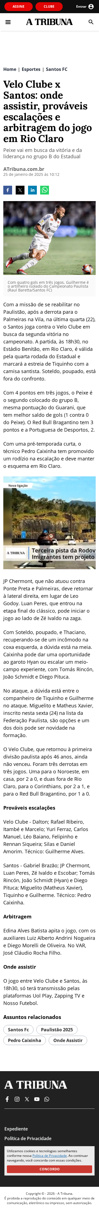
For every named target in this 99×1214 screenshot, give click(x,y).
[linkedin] (32, 191)
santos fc (18, 1030)
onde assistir (67, 1040)
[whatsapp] (44, 191)
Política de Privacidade (49, 1155)
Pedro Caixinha (24, 1040)
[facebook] (7, 191)
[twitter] (20, 191)
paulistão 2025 (57, 1030)
